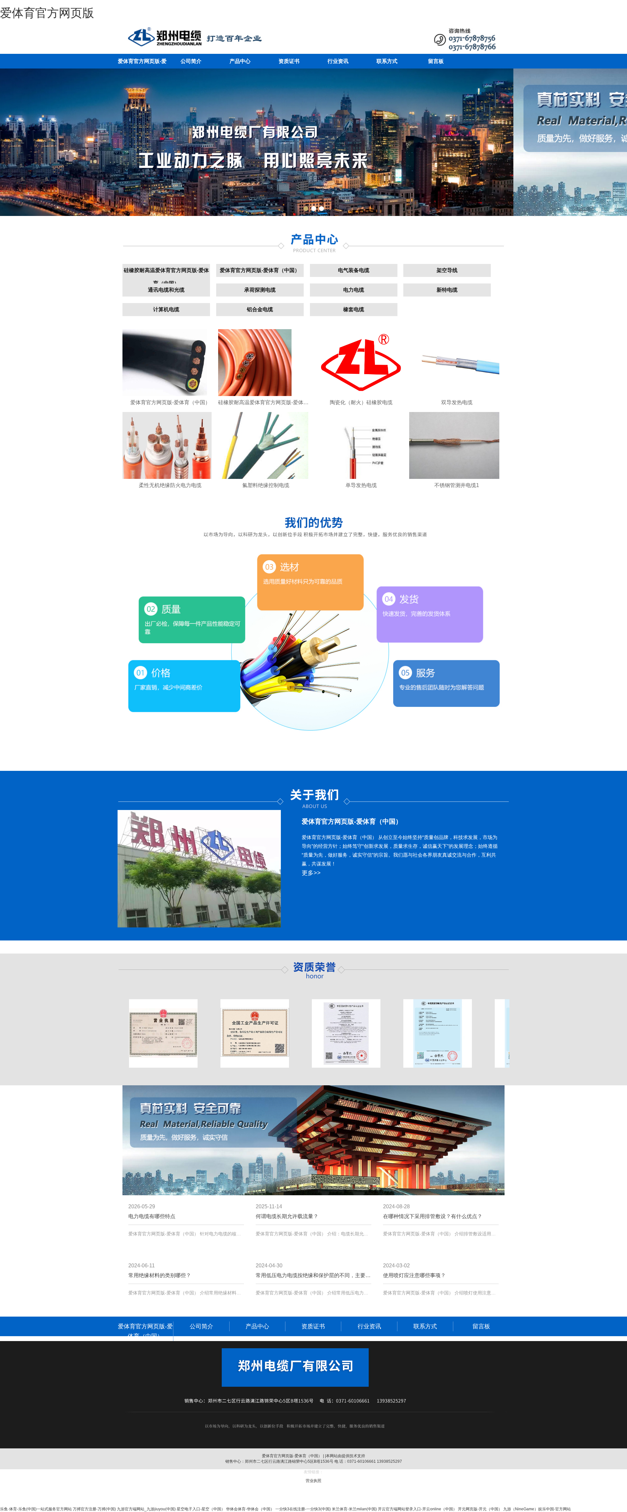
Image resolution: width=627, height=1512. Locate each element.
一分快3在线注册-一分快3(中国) (303, 1509)
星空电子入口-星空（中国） (201, 1509)
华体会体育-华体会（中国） (250, 1509)
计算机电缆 (166, 309)
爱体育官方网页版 (47, 13)
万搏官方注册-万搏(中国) (94, 1509)
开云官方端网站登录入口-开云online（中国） (417, 1509)
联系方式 (387, 61)
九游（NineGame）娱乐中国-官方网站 (537, 1509)
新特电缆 (447, 290)
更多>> (311, 873)
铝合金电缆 (260, 309)
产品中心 (240, 61)
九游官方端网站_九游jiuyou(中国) (146, 1509)
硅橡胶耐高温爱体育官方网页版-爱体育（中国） (166, 276)
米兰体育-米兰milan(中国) (354, 1509)
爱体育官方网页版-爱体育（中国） (260, 270)
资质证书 (289, 61)
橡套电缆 (353, 309)
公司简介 (191, 61)
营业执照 (313, 1480)
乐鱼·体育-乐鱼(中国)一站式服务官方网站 (36, 1509)
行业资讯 (338, 61)
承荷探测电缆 (260, 290)
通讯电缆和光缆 (166, 290)
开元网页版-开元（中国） (480, 1509)
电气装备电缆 (353, 270)
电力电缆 (353, 290)
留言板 (436, 61)
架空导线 (447, 270)
